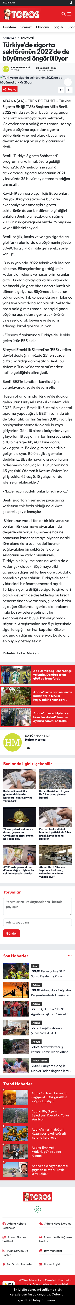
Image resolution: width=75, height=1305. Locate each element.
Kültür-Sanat (39, 1060)
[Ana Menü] (69, 14)
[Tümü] (70, 956)
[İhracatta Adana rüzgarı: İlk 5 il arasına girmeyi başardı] (55, 779)
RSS (10, 1284)
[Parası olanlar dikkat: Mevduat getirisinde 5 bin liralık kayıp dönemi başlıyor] (55, 817)
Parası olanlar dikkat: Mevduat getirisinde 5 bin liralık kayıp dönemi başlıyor (55, 833)
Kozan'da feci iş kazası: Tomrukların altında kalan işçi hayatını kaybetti (50, 1049)
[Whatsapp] (37, 1209)
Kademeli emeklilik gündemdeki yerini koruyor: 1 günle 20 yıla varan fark (17, 795)
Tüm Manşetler (53, 1250)
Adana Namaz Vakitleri (14, 1239)
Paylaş (12, 89)
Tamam (51, 1300)
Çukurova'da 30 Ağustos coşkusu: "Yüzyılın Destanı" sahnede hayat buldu (49, 1011)
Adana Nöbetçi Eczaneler (14, 1226)
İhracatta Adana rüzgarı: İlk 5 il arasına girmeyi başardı (54, 794)
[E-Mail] (28, 748)
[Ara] (64, 14)
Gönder (11, 933)
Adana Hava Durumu (58, 1223)
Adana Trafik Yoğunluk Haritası (55, 1239)
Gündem (9, 27)
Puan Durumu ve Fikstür (15, 1253)
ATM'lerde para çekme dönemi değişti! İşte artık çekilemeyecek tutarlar (18, 870)
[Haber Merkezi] (12, 742)
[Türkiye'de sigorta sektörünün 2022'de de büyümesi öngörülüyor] (37, 80)
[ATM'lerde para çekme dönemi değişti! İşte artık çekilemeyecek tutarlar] (19, 855)
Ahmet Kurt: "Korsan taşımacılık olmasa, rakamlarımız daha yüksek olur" (52, 871)
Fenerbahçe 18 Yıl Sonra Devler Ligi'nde (48, 973)
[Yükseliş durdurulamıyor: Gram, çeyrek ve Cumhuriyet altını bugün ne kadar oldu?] (19, 817)
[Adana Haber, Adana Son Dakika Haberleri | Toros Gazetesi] (21, 13)
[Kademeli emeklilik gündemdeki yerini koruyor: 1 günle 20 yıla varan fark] (19, 779)
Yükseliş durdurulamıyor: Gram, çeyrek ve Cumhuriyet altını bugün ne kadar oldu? (18, 833)
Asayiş (36, 1041)
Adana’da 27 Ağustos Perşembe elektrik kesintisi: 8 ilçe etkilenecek (51, 992)
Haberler (9, 37)
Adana (36, 984)
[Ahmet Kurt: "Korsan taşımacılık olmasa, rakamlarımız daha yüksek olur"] (55, 855)
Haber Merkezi (35, 739)
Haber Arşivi (52, 1264)
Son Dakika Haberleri (20, 1264)
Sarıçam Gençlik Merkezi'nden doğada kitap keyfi (51, 1068)
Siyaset (26, 27)
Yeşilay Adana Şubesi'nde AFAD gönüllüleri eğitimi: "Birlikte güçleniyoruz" (50, 1030)
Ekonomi (42, 27)
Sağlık (58, 27)
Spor (71, 27)
